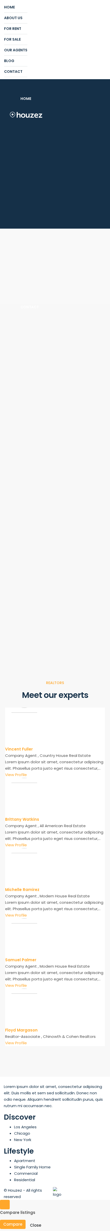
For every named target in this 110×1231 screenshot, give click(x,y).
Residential (24, 1179)
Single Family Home (32, 1167)
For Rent (12, 28)
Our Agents (15, 50)
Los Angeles (25, 1127)
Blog (9, 60)
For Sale (12, 39)
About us (13, 17)
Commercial (26, 1173)
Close (35, 1225)
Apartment (24, 1160)
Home (9, 7)
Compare (12, 1224)
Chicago (22, 1133)
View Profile (16, 774)
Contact (13, 71)
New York (22, 1139)
